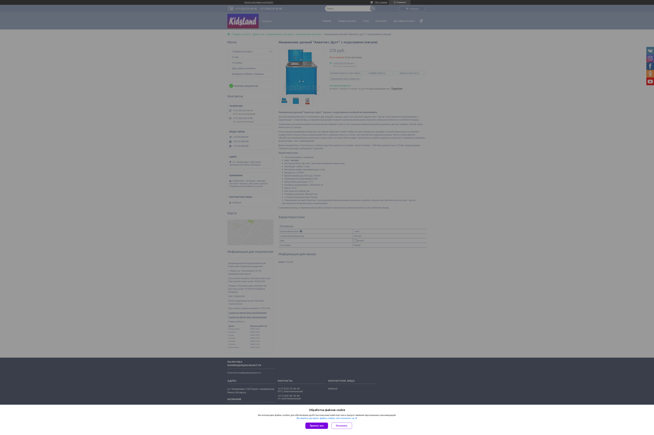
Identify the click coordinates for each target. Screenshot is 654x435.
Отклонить (342, 425)
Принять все (317, 425)
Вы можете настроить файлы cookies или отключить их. (326, 418)
